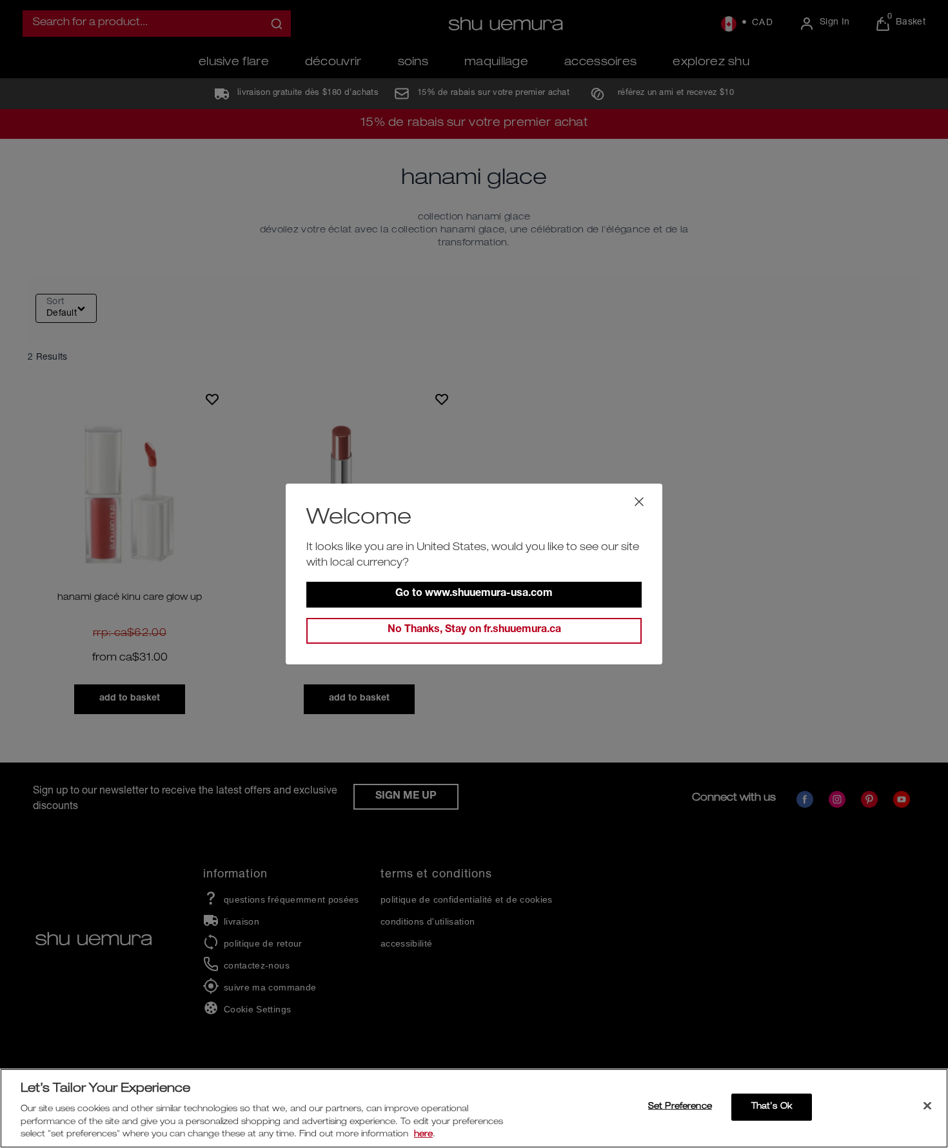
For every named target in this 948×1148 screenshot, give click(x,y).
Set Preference (680, 1107)
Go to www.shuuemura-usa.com (474, 594)
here (423, 1135)
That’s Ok (771, 1107)
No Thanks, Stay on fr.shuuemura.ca (474, 630)
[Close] (927, 1106)
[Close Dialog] (639, 501)
